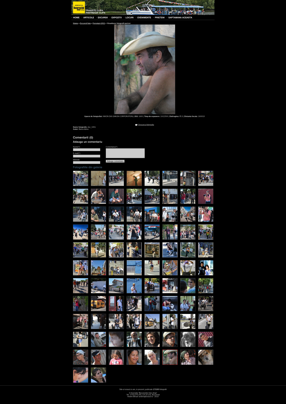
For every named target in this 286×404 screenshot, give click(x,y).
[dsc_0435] (152, 364)
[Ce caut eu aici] (205, 328)
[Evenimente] (144, 17)
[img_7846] (187, 221)
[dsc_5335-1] (152, 293)
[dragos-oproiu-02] (98, 185)
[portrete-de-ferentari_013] (134, 275)
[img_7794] (134, 239)
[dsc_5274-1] (80, 293)
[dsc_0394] (98, 364)
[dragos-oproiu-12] (116, 203)
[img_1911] (80, 311)
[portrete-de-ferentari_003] (98, 257)
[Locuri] (129, 17)
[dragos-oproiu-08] (187, 185)
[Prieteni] (160, 17)
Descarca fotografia (146, 125)
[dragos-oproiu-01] (80, 185)
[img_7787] (187, 239)
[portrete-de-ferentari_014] (152, 275)
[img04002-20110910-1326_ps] (205, 275)
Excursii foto (85, 23)
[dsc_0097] (187, 293)
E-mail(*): (77, 153)
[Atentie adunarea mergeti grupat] (152, 328)
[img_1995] (80, 328)
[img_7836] (80, 239)
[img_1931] (116, 311)
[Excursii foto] (103, 17)
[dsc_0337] (170, 346)
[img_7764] (152, 239)
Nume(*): (76, 147)
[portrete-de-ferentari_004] (116, 257)
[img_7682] (116, 239)
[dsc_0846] (98, 221)
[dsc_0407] (134, 364)
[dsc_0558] (98, 382)
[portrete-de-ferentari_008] (187, 257)
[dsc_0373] (80, 364)
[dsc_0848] (134, 221)
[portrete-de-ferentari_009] (205, 257)
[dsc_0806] (187, 203)
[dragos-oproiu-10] (80, 203)
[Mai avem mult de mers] (170, 328)
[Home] (76, 17)
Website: (76, 160)
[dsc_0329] (134, 346)
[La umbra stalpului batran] (187, 328)
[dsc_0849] (152, 221)
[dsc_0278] (116, 346)
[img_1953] (134, 311)
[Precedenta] (129, 69)
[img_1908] (205, 293)
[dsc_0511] (80, 382)
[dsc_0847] (116, 221)
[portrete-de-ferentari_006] (152, 257)
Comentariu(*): (112, 147)
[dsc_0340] (187, 346)
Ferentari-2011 (99, 23)
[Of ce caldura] (80, 346)
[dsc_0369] (205, 346)
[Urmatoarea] (160, 69)
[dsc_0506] (205, 364)
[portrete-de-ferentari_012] (116, 275)
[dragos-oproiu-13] (134, 203)
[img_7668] (170, 221)
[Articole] (88, 17)
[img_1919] (98, 311)
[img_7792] (98, 239)
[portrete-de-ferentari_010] (80, 275)
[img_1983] (187, 311)
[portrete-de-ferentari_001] (205, 239)
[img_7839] (205, 221)
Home (75, 23)
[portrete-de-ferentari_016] (187, 275)
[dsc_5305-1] (98, 293)
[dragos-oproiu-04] (134, 185)
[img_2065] (170, 293)
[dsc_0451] (170, 364)
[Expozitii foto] (116, 17)
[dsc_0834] (205, 203)
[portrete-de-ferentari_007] (170, 257)
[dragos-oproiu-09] (205, 185)
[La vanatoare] (134, 328)
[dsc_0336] (152, 346)
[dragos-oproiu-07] (170, 185)
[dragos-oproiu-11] (98, 203)
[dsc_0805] (170, 203)
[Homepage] (79, 7)
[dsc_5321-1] (134, 293)
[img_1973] (170, 311)
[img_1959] (152, 311)
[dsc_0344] (98, 346)
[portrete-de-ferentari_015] (170, 275)
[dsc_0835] (80, 221)
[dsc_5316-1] (116, 293)
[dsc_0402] (116, 364)
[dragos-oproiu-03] (116, 185)
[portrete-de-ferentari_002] (80, 257)
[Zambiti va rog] (116, 328)
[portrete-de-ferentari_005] (134, 257)
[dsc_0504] (187, 364)
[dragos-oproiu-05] (152, 185)
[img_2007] (98, 328)
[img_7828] (170, 239)
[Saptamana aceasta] (180, 17)
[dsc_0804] (152, 203)
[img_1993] (205, 311)
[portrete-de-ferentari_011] (98, 275)
